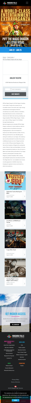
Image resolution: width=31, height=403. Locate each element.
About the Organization (9, 345)
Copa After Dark (11, 250)
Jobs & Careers (9, 353)
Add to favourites (16, 89)
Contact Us (9, 358)
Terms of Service (15, 382)
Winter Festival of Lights (21, 354)
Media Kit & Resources (9, 370)
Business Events (22, 350)
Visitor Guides (22, 347)
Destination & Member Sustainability (9, 350)
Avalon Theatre (15, 78)
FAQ (22, 345)
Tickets (22, 365)
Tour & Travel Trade (21, 352)
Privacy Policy (15, 379)
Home (4, 57)
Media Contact (9, 365)
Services (22, 357)
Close (15, 400)
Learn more (25, 397)
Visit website (15, 94)
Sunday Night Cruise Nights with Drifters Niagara (12, 280)
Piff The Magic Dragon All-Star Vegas (12, 59)
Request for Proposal (9, 355)
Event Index (11, 57)
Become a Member (9, 347)
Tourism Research (9, 368)
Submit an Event (22, 359)
